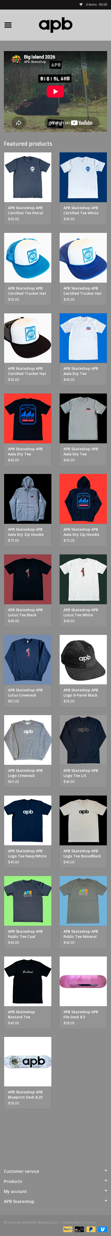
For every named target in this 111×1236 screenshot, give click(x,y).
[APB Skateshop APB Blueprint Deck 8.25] (28, 1062)
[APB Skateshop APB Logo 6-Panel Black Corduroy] (83, 660)
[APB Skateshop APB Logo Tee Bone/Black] (83, 820)
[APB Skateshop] (63, 24)
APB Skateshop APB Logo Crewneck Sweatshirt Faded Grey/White (25, 773)
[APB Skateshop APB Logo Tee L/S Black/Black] (83, 740)
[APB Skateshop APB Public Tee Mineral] (83, 901)
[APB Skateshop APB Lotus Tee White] (83, 579)
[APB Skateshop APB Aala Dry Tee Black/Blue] (28, 418)
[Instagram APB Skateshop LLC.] (65, 1148)
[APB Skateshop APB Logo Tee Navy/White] (28, 820)
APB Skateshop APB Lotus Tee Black (25, 612)
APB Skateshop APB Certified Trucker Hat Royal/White (83, 291)
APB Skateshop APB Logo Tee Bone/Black (82, 853)
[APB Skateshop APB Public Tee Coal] (28, 901)
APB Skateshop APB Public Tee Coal (25, 934)
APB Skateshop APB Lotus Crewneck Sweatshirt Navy (25, 692)
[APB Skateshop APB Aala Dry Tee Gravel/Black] (83, 418)
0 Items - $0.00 (96, 4)
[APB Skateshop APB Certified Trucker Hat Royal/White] (83, 258)
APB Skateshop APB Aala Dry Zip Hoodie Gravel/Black (26, 532)
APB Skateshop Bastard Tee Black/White (21, 1014)
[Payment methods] (67, 1229)
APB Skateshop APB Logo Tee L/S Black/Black (81, 773)
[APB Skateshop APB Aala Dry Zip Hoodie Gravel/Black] (28, 499)
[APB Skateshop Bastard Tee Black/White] (28, 981)
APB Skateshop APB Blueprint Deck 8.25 (25, 1095)
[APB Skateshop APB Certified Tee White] (83, 177)
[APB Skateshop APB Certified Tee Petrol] (28, 177)
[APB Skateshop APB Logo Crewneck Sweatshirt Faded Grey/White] (28, 740)
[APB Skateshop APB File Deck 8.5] (83, 981)
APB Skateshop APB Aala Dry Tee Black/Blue (25, 451)
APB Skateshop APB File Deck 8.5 (81, 1014)
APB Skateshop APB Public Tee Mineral (81, 934)
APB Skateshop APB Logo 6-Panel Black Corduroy (81, 692)
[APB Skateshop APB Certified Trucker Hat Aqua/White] (28, 258)
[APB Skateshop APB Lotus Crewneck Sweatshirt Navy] (28, 660)
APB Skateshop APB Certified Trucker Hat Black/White (27, 371)
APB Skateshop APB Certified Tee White (81, 210)
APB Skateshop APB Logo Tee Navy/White (27, 853)
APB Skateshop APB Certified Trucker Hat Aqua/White (27, 291)
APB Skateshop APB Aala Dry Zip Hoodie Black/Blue (81, 532)
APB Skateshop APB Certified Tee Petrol (25, 210)
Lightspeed (88, 1222)
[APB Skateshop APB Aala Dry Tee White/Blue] (83, 338)
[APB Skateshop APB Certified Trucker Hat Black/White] (28, 338)
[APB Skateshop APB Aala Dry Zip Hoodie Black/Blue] (83, 499)
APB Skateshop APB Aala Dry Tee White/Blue (81, 371)
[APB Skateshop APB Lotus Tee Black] (28, 579)
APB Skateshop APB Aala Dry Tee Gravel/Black (81, 451)
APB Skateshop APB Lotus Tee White (81, 612)
